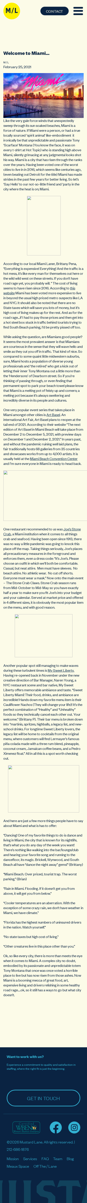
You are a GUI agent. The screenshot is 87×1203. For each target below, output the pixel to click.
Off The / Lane (45, 1166)
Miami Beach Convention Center (54, 458)
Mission (13, 1158)
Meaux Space (18, 1166)
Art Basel (53, 414)
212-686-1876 (18, 1149)
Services (30, 1158)
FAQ (45, 1158)
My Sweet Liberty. (61, 670)
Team (57, 1158)
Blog (70, 1158)
